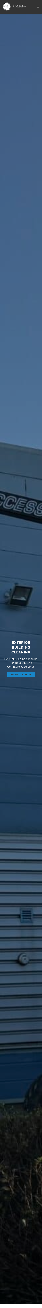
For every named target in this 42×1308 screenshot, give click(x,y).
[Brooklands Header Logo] (14, 3)
